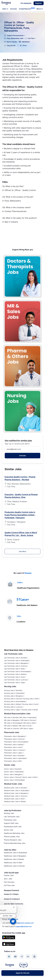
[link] (6, 3)
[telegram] (21, 956)
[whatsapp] (9, 956)
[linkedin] (28, 956)
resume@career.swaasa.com (23, 923)
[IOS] (8, 944)
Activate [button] (22, 456)
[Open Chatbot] (13, 921)
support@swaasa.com (24, 926)
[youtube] (15, 956)
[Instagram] (34, 956)
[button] (39, 3)
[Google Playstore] (8, 937)
